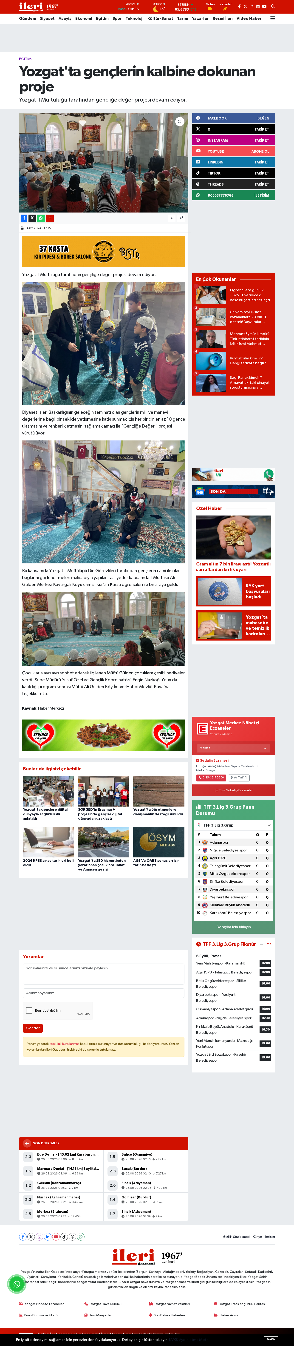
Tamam (270, 1339)
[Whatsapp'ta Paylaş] (41, 218)
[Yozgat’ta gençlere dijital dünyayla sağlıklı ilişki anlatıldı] (48, 791)
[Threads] (72, 1237)
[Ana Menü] (272, 19)
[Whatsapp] (81, 1237)
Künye (257, 1236)
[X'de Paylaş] (32, 218)
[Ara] (273, 7)
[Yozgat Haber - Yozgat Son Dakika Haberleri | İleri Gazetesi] (38, 7)
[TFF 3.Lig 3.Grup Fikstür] (269, 944)
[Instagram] (39, 1237)
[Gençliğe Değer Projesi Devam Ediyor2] (104, 501)
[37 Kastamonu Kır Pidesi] (104, 251)
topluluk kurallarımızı (64, 1044)
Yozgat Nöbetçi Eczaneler (44, 1304)
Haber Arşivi (229, 1315)
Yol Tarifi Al (240, 777)
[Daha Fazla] (50, 218)
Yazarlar (200, 19)
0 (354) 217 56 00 (213, 777)
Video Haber (249, 19)
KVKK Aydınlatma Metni (189, 1340)
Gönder (33, 1028)
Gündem (27, 19)
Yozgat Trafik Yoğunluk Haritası (242, 1304)
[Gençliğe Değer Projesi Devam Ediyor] (104, 628)
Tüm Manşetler (100, 1315)
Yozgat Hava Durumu (106, 1304)
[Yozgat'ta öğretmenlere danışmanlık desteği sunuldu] (158, 791)
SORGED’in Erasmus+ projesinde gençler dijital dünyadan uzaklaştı (100, 814)
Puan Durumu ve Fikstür (41, 1315)
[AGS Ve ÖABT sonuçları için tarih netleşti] (158, 842)
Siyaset (47, 19)
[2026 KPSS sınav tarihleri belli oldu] (48, 842)
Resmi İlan (223, 19)
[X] (31, 1237)
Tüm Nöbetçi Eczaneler (236, 790)
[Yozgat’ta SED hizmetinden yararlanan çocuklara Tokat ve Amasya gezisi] (103, 842)
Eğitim (102, 19)
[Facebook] (23, 1237)
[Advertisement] (147, 38)
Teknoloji (135, 19)
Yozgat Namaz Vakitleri (172, 1304)
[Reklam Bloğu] (233, 474)
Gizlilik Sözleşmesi (236, 1236)
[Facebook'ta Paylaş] (24, 218)
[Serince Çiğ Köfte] (104, 735)
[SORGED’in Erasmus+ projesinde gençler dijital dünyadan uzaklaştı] (103, 791)
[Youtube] (56, 1237)
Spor (117, 19)
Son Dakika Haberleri (169, 1315)
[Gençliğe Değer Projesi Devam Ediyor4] (104, 343)
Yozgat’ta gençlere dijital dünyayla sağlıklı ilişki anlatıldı (45, 814)
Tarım (182, 19)
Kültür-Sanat (160, 19)
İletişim (270, 1236)
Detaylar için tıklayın (234, 927)
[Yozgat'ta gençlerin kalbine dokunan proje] (103, 163)
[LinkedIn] (47, 1237)
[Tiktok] (64, 1237)
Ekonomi (83, 19)
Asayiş (65, 19)
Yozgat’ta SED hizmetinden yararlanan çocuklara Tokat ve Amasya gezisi (102, 865)
